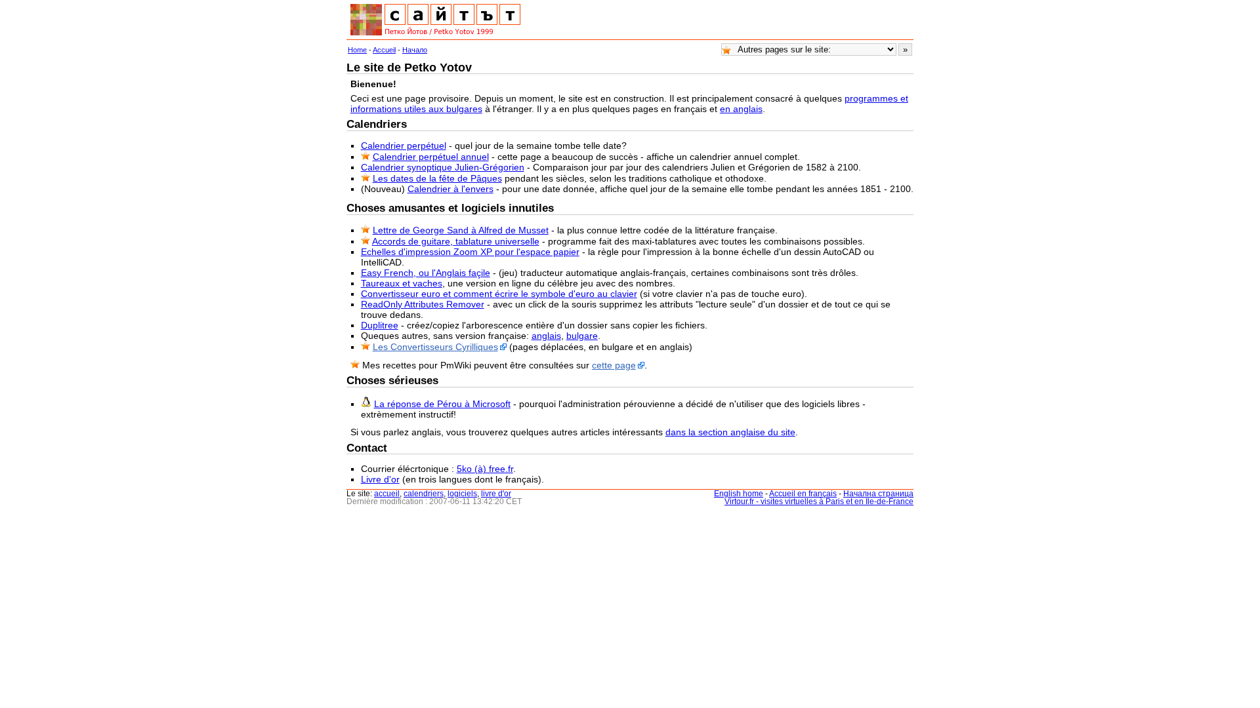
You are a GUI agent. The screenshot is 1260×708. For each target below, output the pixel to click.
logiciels (462, 494)
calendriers (424, 494)
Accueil (384, 50)
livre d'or (496, 494)
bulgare (582, 335)
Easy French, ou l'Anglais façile (425, 272)
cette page (614, 365)
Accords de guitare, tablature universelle (455, 241)
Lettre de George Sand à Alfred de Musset (461, 230)
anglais (546, 335)
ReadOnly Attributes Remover (422, 304)
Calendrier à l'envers (451, 189)
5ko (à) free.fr (485, 468)
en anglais (741, 109)
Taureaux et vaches (401, 283)
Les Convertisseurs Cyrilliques (435, 347)
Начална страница (878, 494)
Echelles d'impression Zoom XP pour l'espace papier (470, 251)
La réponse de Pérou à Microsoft (442, 404)
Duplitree (379, 325)
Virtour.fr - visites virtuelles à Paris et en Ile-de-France (819, 501)
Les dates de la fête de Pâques (437, 178)
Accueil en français (803, 494)
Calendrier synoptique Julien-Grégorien (442, 167)
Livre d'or (380, 479)
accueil (387, 494)
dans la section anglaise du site (730, 432)
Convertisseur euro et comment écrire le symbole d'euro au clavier (499, 293)
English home (738, 494)
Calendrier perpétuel (403, 145)
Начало (414, 50)
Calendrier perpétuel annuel (431, 156)
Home (357, 50)
